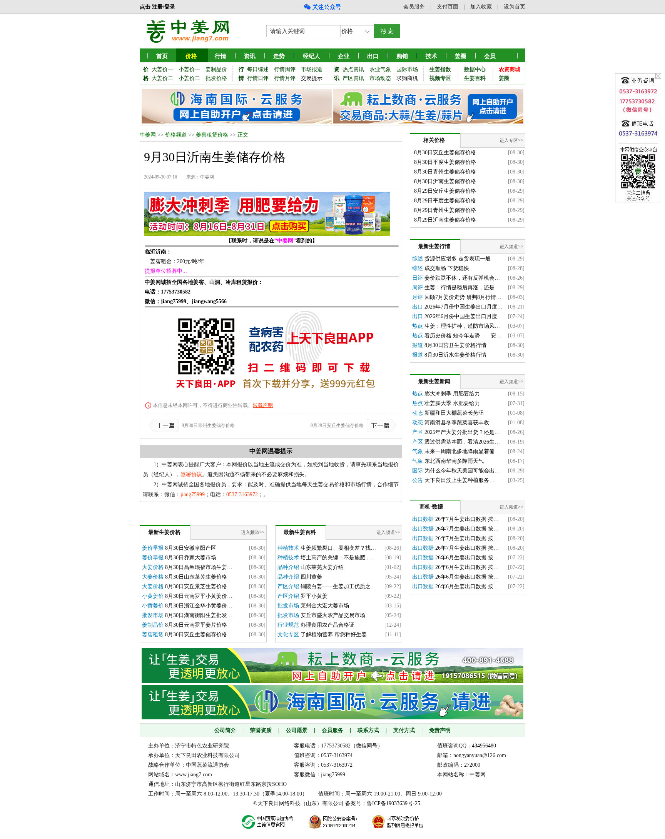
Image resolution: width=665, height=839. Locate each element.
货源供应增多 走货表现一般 (457, 259)
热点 (417, 326)
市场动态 (380, 78)
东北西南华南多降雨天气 (454, 461)
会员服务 (414, 7)
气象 (417, 451)
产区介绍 (288, 586)
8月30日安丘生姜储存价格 (196, 634)
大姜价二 (162, 78)
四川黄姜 (311, 577)
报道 (417, 345)
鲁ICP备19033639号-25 (393, 803)
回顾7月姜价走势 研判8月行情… (462, 297)
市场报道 (311, 69)
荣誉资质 (261, 730)
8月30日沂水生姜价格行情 (455, 355)
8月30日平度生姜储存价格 (445, 162)
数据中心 (475, 69)
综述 (417, 259)
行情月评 (285, 78)
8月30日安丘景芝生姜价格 (196, 586)
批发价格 (216, 78)
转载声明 (263, 405)
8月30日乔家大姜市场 (190, 557)
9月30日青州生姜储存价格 (208, 425)
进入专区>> (511, 140)
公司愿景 (296, 730)
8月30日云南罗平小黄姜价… (198, 596)
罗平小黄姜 (314, 596)
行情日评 (258, 78)
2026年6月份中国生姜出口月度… (463, 316)
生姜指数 (440, 69)
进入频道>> (253, 532)
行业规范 (288, 625)
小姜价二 (189, 78)
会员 (490, 56)
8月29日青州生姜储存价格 (445, 210)
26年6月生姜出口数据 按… (467, 557)
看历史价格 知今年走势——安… (462, 336)
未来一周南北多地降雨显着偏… (462, 451)
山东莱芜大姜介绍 (322, 567)
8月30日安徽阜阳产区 (190, 548)
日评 (417, 278)
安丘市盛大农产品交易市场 (333, 615)
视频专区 (440, 78)
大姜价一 (162, 69)
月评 (417, 297)
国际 (417, 471)
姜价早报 (153, 548)
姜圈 (460, 56)
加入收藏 (481, 7)
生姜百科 (475, 78)
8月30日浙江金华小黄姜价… (198, 606)
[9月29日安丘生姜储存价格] (380, 425)
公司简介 (225, 730)
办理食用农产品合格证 (327, 625)
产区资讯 (353, 78)
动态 (417, 413)
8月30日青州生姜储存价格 (445, 172)
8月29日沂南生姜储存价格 (445, 220)
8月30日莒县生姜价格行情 (455, 345)
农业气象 (380, 69)
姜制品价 (216, 69)
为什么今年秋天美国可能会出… (462, 471)
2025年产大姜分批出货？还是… (462, 432)
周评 (417, 287)
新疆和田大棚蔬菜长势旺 (454, 413)
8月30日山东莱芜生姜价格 (196, 577)
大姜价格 (153, 567)
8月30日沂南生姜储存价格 (445, 181)
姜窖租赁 (153, 634)
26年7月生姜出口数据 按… (467, 519)
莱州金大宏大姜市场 (325, 606)
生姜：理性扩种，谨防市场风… (462, 326)
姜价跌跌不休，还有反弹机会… (462, 278)
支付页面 (447, 7)
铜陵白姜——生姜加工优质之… (338, 586)
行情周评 (285, 69)
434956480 (484, 746)
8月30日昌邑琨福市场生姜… (198, 567)
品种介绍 (288, 567)
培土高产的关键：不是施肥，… (338, 557)
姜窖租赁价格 (212, 135)
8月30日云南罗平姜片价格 (196, 625)
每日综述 (258, 69)
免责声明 (440, 730)
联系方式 (368, 730)
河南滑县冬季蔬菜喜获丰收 (456, 422)
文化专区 (288, 634)
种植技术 (288, 548)
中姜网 (148, 135)
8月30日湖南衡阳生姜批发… (198, 615)
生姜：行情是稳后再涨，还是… (462, 287)
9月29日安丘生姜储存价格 (337, 425)
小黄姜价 (153, 596)
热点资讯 (353, 69)
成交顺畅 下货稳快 (446, 268)
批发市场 (153, 615)
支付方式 (404, 730)
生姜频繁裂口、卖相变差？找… (338, 548)
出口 (417, 307)
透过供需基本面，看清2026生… (462, 442)
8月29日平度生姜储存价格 (445, 200)
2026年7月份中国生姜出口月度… (463, 307)
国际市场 (407, 69)
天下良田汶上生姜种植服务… (459, 480)
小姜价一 (189, 69)
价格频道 (176, 135)
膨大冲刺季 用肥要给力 (452, 394)
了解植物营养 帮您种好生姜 (334, 634)
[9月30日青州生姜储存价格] (165, 425)
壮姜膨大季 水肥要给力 (452, 403)
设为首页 (514, 7)
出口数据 (423, 519)
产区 (417, 432)
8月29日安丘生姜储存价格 (445, 191)
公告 (417, 480)
